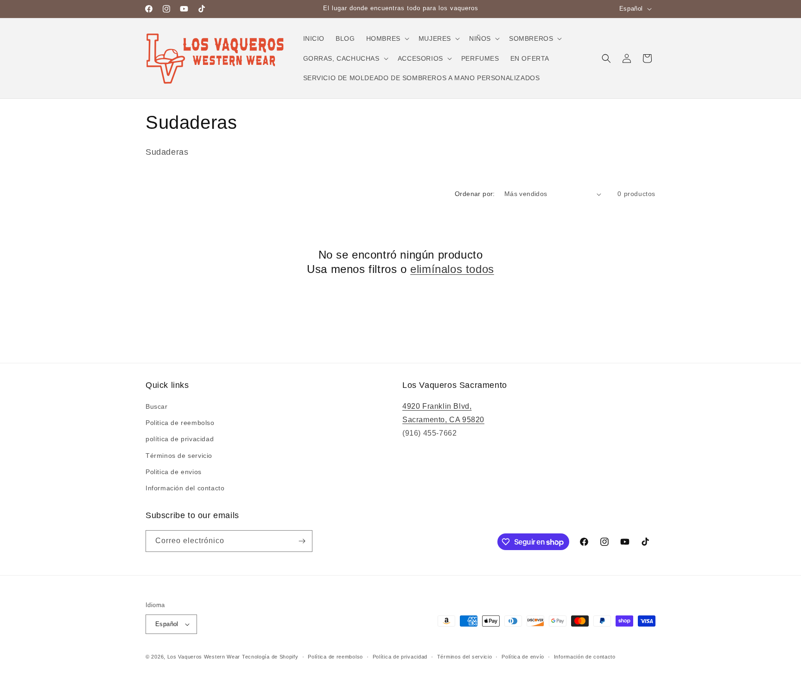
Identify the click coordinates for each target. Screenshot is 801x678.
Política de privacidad (400, 656)
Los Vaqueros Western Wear (204, 656)
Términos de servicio (179, 455)
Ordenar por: (475, 193)
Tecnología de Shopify (270, 656)
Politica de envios (174, 471)
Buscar (157, 406)
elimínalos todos (452, 269)
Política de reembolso (335, 656)
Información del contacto (185, 488)
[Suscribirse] (302, 541)
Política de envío (523, 656)
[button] (387, 38)
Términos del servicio (464, 656)
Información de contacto (585, 656)
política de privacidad (180, 439)
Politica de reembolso (180, 422)
